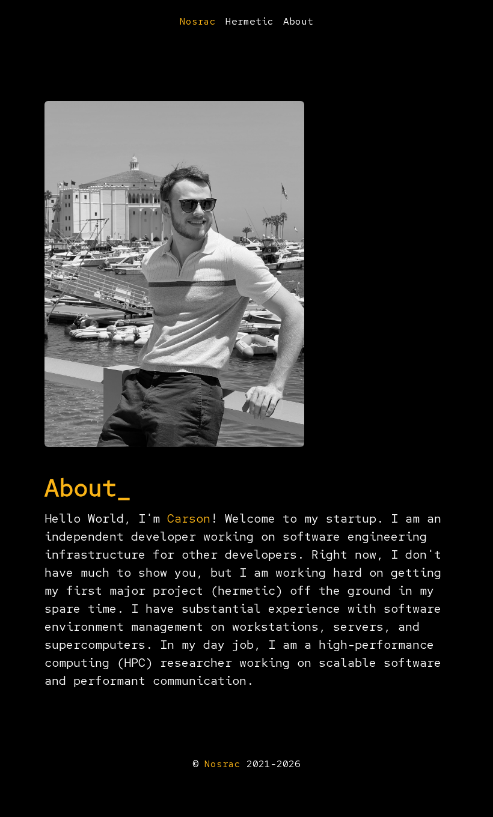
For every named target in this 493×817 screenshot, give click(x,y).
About (298, 21)
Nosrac (198, 21)
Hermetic (249, 21)
